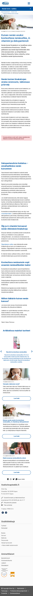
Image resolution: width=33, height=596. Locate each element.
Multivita (3, 538)
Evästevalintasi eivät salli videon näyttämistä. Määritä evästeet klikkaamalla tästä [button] (16, 138)
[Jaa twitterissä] (14, 479)
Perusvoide (4, 540)
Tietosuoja (4, 591)
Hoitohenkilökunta (6, 560)
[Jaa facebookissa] (8, 479)
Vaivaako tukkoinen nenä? (11, 384)
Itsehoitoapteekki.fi (10, 485)
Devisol (3, 535)
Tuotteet (3, 525)
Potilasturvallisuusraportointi (18, 591)
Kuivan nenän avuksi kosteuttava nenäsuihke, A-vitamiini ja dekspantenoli (16, 421)
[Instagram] (6, 513)
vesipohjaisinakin (6, 213)
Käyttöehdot (20, 588)
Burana (3, 533)
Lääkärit (3, 563)
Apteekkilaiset (5, 558)
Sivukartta (4, 593)
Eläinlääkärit (4, 565)
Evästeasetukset (15, 593)
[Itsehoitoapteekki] (5, 3)
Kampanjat (4, 528)
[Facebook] (2, 513)
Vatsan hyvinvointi (6, 543)
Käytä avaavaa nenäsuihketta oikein (14, 458)
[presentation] (1, 351)
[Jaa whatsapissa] (11, 479)
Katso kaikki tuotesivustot (10, 545)
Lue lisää (16, 398)
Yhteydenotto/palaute (10, 502)
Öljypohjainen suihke (7, 244)
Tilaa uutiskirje (8, 505)
